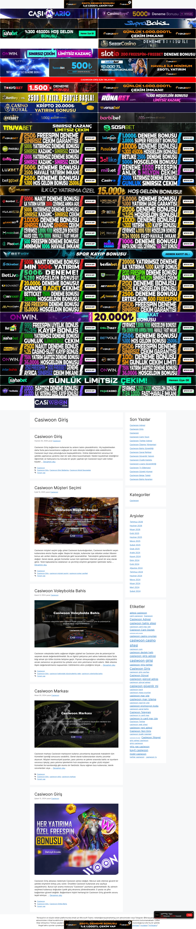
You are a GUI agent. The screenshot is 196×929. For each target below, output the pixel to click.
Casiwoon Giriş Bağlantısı (59, 470)
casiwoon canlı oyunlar (136, 633)
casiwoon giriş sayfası (139, 672)
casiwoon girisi (55, 777)
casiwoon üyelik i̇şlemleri (140, 734)
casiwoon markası (69, 777)
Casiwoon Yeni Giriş (140, 731)
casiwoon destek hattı (141, 652)
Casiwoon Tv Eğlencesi (140, 468)
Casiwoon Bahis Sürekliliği (141, 448)
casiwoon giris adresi (143, 656)
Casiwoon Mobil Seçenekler (80, 470)
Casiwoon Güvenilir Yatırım (142, 456)
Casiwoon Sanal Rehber (141, 452)
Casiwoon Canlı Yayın (139, 437)
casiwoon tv (151, 757)
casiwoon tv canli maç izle (144, 718)
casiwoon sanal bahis (139, 709)
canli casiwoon (136, 616)
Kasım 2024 (135, 556)
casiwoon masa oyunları (140, 692)
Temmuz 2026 (136, 522)
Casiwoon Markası (51, 691)
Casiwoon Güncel (139, 675)
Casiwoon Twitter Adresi (141, 441)
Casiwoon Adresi (137, 425)
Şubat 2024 (135, 591)
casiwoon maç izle (139, 695)
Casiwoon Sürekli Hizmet (141, 471)
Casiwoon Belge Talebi (140, 475)
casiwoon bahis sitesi (143, 623)
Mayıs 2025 (135, 541)
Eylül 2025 (134, 533)
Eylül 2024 (134, 564)
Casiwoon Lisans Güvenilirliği (143, 464)
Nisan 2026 (135, 529)
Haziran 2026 (136, 526)
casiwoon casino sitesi (143, 642)
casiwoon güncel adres (144, 679)
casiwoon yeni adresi (141, 727)
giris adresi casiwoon (139, 740)
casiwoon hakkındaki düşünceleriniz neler (65, 674)
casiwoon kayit (136, 689)
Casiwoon (41, 468)
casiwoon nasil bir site (139, 703)
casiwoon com (136, 649)
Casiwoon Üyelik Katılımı (141, 460)
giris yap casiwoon (139, 746)
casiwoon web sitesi (139, 724)
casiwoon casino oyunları (143, 636)
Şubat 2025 (135, 545)
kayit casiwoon (139, 750)
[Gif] (98, 191)
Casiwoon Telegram (140, 712)
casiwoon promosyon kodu (144, 706)
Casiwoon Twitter (137, 721)
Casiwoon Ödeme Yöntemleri (143, 444)
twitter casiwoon (137, 757)
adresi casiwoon (138, 612)
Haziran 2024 (136, 576)
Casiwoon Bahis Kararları (141, 479)
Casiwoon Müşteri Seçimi (57, 487)
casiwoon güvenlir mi (144, 686)
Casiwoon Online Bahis (58, 904)
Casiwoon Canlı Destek (142, 629)
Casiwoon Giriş (48, 436)
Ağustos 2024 (136, 568)
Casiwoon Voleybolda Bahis (60, 590)
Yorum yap (41, 473)
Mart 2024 (134, 587)
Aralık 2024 (135, 553)
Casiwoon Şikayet (151, 737)
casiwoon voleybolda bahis (92, 674)
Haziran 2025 (136, 537)
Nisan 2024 (135, 583)
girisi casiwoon (136, 743)
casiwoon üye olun (135, 738)
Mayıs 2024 (135, 579)
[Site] (49, 138)
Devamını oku (49, 462)
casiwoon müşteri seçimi (59, 573)
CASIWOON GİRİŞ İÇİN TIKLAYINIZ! (98, 80)
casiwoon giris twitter (141, 664)
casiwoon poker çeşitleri (78, 573)
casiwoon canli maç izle (140, 627)
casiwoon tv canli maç (139, 715)
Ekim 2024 (134, 560)
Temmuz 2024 (136, 572)
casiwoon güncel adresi (140, 682)
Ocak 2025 (135, 549)
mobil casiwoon (138, 754)
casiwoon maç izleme (143, 699)
